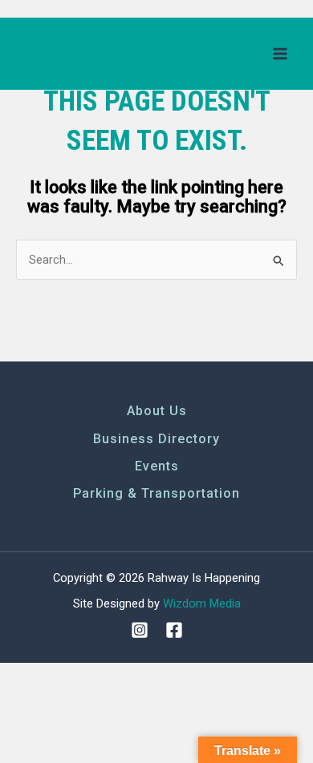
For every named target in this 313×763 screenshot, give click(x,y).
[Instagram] (139, 630)
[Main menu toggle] (280, 54)
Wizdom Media (202, 603)
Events (157, 466)
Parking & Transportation (156, 493)
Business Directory (156, 438)
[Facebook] (174, 630)
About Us (157, 410)
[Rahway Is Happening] (76, 53)
